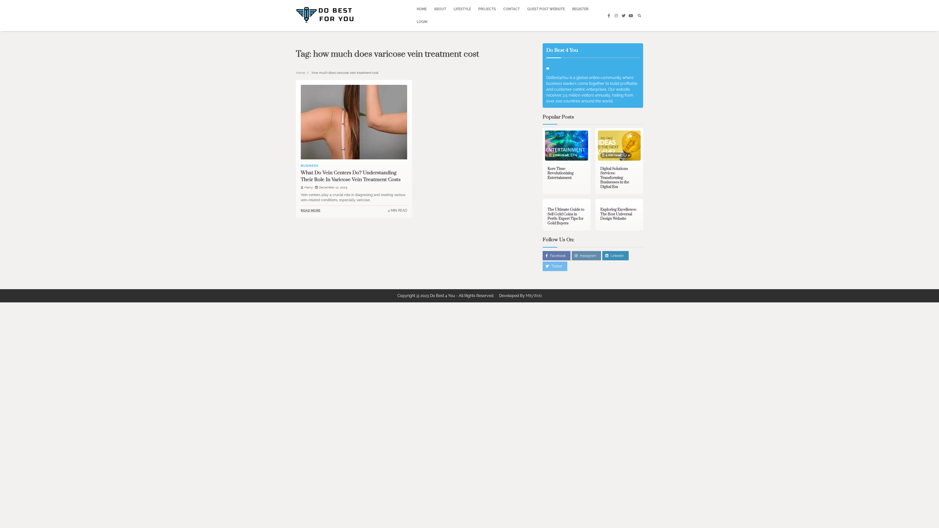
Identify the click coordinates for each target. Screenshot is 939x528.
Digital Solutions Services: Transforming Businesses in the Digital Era (614, 177)
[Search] (639, 15)
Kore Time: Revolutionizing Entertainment (561, 173)
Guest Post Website (546, 9)
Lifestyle (462, 9)
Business (309, 165)
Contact (511, 9)
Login (422, 22)
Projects (487, 9)
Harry (308, 187)
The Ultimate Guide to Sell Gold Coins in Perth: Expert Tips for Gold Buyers (566, 216)
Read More (311, 210)
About (440, 9)
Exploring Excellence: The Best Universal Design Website (618, 214)
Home (422, 9)
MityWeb (534, 295)
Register (580, 9)
